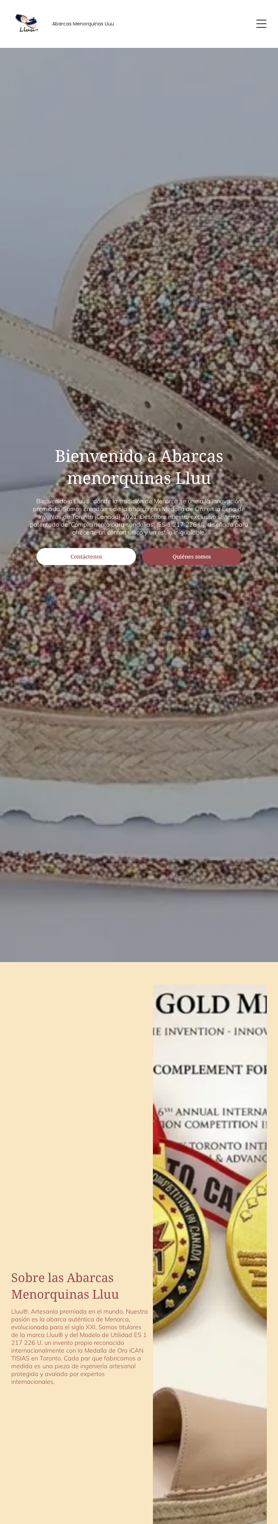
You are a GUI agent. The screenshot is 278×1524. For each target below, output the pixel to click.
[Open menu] (261, 24)
